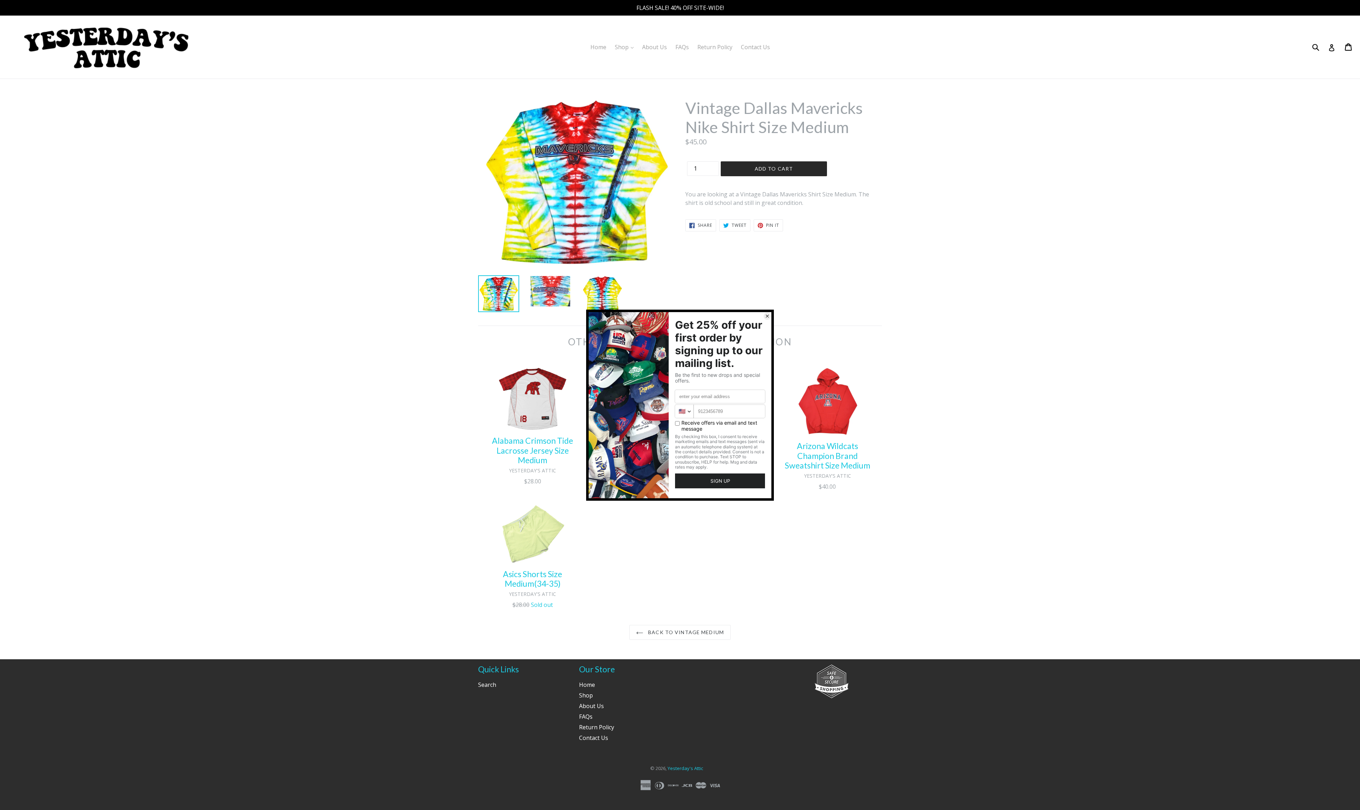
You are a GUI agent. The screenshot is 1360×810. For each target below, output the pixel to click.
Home (598, 47)
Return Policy (714, 47)
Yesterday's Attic (685, 768)
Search (487, 685)
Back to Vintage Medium (685, 632)
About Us (654, 47)
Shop (626, 47)
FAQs (682, 47)
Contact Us (755, 47)
